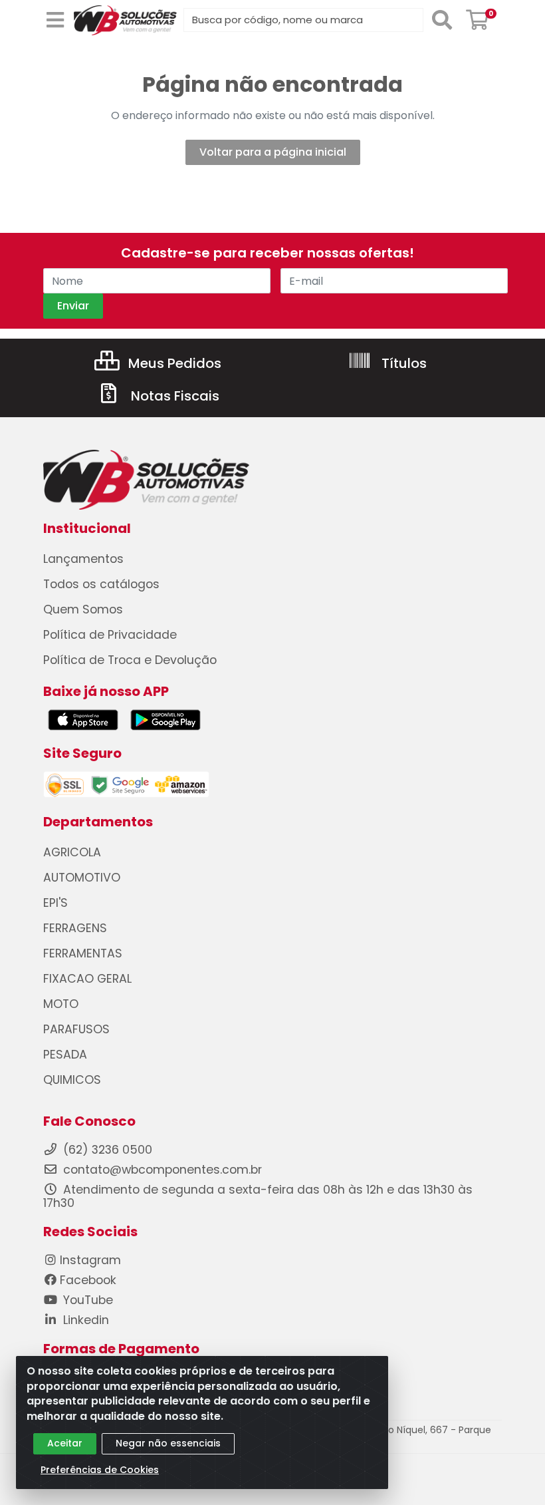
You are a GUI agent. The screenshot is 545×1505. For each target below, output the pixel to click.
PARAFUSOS (76, 1029)
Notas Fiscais (173, 396)
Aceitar (64, 1443)
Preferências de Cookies (100, 1469)
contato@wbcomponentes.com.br (162, 1170)
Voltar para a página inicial (272, 152)
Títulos (402, 363)
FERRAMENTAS (82, 953)
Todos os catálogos (101, 584)
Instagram (90, 1260)
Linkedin (84, 1320)
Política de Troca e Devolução (130, 660)
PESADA (65, 1055)
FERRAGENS (75, 928)
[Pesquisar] (442, 20)
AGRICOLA (72, 852)
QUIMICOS (72, 1080)
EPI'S (55, 903)
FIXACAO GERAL (87, 979)
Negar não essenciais (168, 1443)
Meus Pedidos (173, 363)
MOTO (60, 1004)
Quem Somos (83, 609)
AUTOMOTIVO (81, 878)
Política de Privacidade (110, 635)
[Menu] (55, 20)
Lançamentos (83, 559)
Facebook (88, 1280)
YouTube (86, 1300)
